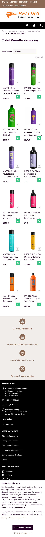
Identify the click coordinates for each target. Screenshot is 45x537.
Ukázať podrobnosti (22, 533)
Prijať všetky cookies (22, 527)
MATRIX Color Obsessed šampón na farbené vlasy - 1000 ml (32, 134)
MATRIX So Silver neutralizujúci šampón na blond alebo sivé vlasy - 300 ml (10, 176)
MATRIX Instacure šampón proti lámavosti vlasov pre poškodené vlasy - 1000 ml (33, 218)
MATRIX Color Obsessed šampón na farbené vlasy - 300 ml (11, 92)
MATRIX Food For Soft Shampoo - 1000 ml (10, 132)
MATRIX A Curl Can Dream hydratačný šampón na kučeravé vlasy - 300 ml (33, 259)
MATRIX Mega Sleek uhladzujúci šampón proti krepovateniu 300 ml (11, 300)
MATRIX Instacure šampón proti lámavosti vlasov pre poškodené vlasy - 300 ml (11, 218)
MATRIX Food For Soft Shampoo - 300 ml (32, 90)
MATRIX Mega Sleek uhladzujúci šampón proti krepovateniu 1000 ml (32, 301)
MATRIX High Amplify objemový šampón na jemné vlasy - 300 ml (10, 258)
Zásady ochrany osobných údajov (14, 518)
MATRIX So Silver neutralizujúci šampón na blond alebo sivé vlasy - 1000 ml (32, 176)
